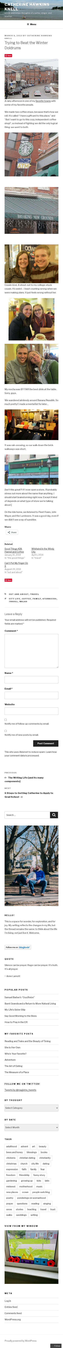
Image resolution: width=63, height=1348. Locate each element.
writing (34, 1215)
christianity (45, 1158)
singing (47, 1203)
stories (19, 1209)
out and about (19, 594)
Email (8, 688)
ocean (25, 1192)
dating (46, 1163)
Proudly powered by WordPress (21, 1340)
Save (9, 55)
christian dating (27, 1158)
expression (12, 1169)
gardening (11, 1180)
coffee (26, 599)
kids (39, 1180)
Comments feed (13, 1313)
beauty (42, 1146)
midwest (10, 1186)
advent (24, 1146)
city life (14, 599)
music (39, 1186)
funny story (39, 1175)
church (23, 1163)
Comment (11, 631)
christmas (11, 1163)
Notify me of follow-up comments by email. (27, 723)
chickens (10, 1158)
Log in (8, 1301)
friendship (24, 1175)
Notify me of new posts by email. (22, 735)
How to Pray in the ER (16, 1022)
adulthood (11, 1146)
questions (22, 1203)
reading (35, 1203)
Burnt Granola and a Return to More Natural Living (30, 1003)
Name (9, 673)
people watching (41, 1192)
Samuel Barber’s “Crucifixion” (20, 997)
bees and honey (14, 1152)
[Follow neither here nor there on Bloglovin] (18, 948)
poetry (9, 1198)
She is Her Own (12, 1047)
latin (47, 1180)
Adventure (10, 1059)
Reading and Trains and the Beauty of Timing (28, 1041)
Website (10, 704)
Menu (33, 24)
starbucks (50, 599)
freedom (10, 1175)
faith (24, 1169)
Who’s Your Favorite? (15, 1053)
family (37, 599)
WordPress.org (13, 1319)
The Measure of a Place (17, 1072)
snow (9, 1209)
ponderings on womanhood (31, 1198)
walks (23, 601)
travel (34, 594)
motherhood (25, 1186)
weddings (21, 1215)
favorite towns (43, 101)
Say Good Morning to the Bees (21, 1016)
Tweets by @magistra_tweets (20, 1090)
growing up (27, 1180)
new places (12, 1192)
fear (43, 1169)
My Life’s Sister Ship (15, 1009)
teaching (31, 1209)
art (33, 1146)
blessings (32, 1152)
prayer (9, 1203)
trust (52, 1209)
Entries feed (11, 1307)
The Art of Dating (13, 1066)
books (44, 1152)
